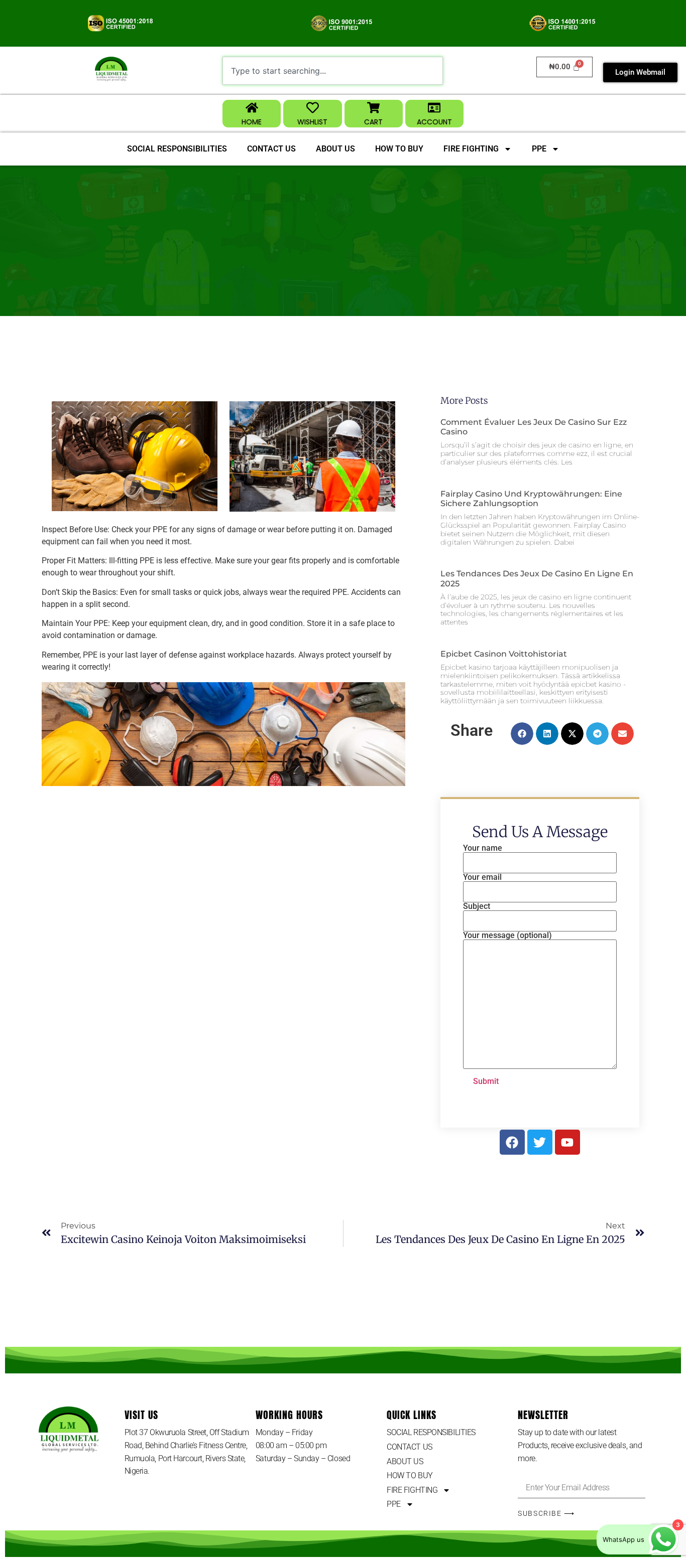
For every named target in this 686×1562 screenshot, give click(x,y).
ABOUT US (335, 148)
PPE (539, 148)
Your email (482, 877)
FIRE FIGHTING (471, 148)
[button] (522, 733)
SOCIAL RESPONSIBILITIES (177, 148)
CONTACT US (271, 148)
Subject (476, 906)
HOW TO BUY (399, 148)
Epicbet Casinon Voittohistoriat (503, 654)
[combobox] (332, 71)
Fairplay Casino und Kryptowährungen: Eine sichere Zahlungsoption (531, 498)
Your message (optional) (507, 935)
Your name (482, 848)
